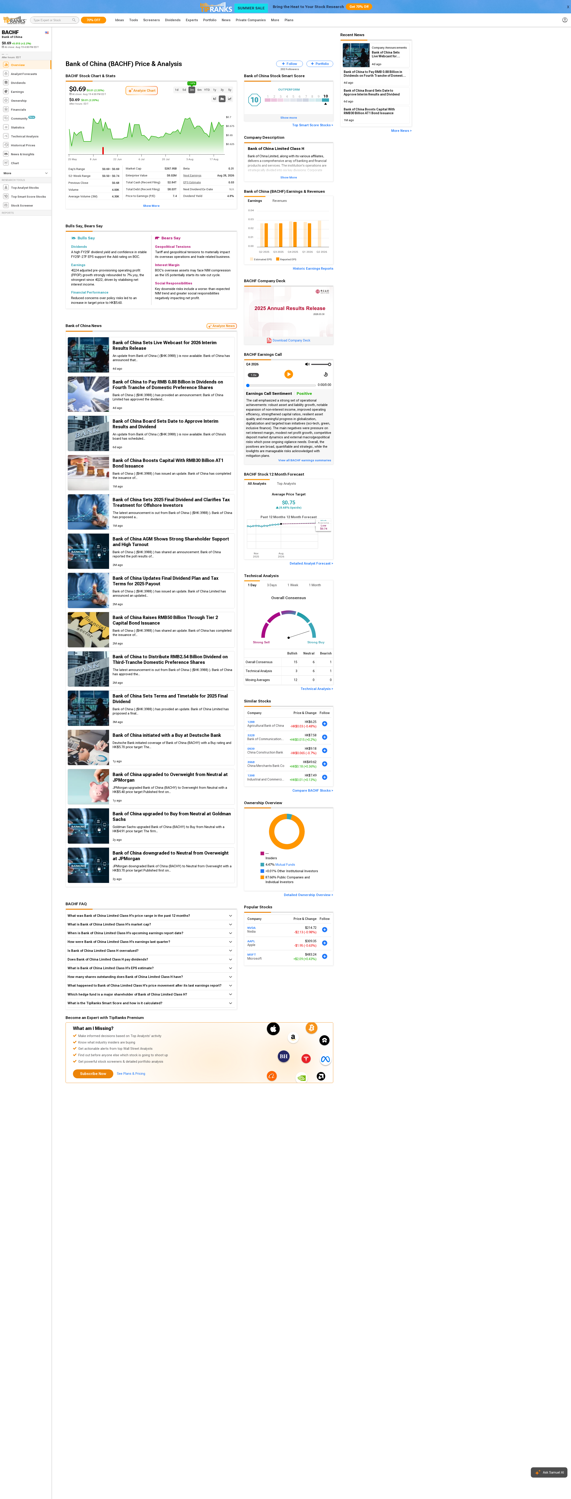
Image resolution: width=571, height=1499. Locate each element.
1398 (250, 775)
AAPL (251, 941)
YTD (207, 89)
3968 (250, 762)
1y (214, 89)
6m (199, 89)
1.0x (253, 375)
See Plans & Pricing (131, 1074)
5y (229, 89)
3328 (250, 735)
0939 (250, 748)
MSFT (251, 954)
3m (191, 89)
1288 (250, 722)
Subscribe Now (93, 1074)
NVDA (251, 928)
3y (222, 89)
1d (176, 89)
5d (184, 89)
